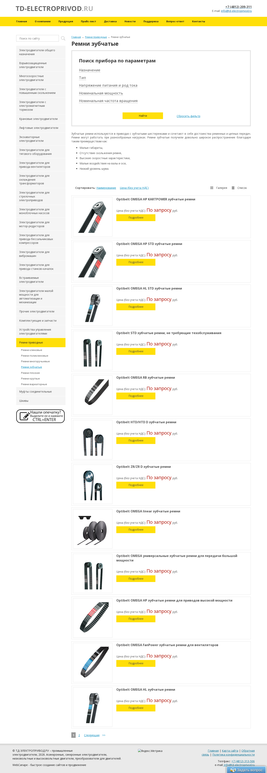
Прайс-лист (88, 21)
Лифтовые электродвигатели (38, 128)
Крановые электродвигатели (38, 119)
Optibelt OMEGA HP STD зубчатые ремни (149, 244)
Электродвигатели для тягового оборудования (35, 152)
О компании (43, 21)
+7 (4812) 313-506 (243, 761)
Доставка (110, 21)
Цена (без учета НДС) (134, 188)
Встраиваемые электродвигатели (31, 279)
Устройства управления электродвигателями (35, 331)
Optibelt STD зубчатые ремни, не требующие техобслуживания (168, 333)
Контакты (198, 21)
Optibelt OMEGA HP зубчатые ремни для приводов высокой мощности (174, 600)
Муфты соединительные (35, 391)
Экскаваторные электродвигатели (31, 139)
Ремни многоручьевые (35, 361)
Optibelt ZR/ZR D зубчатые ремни (143, 467)
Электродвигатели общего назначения (37, 52)
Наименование (106, 188)
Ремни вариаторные (34, 384)
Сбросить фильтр (188, 116)
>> (103, 735)
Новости (130, 21)
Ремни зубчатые (31, 367)
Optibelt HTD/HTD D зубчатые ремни (146, 422)
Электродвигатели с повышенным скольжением (37, 91)
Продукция (65, 21)
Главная (21, 21)
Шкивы (23, 401)
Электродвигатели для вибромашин (34, 254)
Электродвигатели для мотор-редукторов (34, 224)
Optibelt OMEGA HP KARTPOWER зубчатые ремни (155, 199)
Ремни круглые (30, 378)
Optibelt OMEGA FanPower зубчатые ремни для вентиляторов (167, 645)
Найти (143, 115)
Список (242, 188)
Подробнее (135, 217)
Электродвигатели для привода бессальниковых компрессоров (36, 239)
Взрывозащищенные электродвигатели (33, 65)
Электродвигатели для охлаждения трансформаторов (34, 179)
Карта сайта (230, 750)
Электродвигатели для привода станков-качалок (36, 267)
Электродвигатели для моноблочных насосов (34, 211)
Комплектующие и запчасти (37, 320)
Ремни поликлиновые (34, 355)
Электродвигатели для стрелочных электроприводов (34, 196)
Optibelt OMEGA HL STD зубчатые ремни (149, 288)
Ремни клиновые (31, 350)
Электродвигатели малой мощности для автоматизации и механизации (36, 296)
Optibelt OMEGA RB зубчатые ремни (145, 377)
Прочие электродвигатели (36, 311)
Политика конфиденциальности (233, 754)
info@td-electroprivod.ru (236, 11)
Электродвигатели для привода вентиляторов (34, 165)
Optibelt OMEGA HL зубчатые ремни (145, 689)
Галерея (221, 188)
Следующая (91, 735)
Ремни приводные (96, 37)
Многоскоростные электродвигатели (31, 78)
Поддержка (151, 21)
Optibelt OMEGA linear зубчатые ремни (148, 511)
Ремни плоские (30, 373)
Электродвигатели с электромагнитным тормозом (32, 105)
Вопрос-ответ (175, 21)
